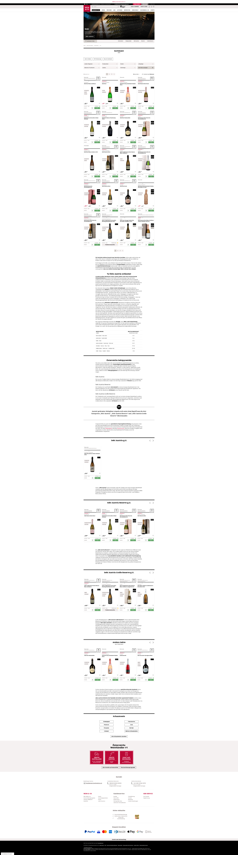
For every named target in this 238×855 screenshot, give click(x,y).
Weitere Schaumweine (131, 731)
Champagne (106, 721)
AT (149, 4)
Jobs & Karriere (135, 6)
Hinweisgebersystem (144, 845)
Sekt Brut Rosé (123, 186)
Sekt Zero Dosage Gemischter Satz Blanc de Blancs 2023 (127, 221)
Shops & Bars (144, 6)
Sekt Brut (104, 83)
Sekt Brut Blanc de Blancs (90, 83)
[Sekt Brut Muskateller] (128, 128)
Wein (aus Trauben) (90, 45)
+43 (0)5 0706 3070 (139, 783)
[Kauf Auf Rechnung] (126, 757)
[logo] (87, 8)
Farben (122, 64)
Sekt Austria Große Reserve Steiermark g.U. (125, 147)
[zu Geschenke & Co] (150, 10)
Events (152, 10)
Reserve (143, 41)
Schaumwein (96, 45)
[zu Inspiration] (131, 10)
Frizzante (106, 728)
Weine (103, 10)
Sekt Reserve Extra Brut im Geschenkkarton (144, 152)
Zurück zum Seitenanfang (119, 839)
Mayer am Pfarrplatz (105, 82)
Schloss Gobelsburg (105, 150)
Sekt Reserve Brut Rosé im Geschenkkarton (144, 118)
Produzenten (105, 64)
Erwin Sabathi (104, 116)
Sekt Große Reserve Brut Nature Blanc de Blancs (127, 152)
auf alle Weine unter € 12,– (119, 1)
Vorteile (130, 798)
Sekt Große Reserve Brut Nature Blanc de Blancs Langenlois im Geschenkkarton (127, 586)
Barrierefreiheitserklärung (112, 845)
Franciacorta (131, 721)
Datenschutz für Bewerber (128, 845)
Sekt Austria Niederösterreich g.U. (90, 448)
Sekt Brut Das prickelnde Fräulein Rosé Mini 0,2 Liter (146, 187)
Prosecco (106, 724)
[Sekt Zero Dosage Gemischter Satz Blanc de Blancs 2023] (128, 231)
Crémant (106, 731)
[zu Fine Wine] (113, 10)
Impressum (101, 845)
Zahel (121, 219)
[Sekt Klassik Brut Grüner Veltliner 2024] (92, 464)
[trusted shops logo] (122, 7)
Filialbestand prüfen (110, 244)
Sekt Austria (136, 41)
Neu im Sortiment (108, 59)
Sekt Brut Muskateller (125, 117)
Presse (99, 799)
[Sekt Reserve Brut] (110, 162)
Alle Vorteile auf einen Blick (110, 767)
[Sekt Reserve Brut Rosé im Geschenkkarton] (146, 128)
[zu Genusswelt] (140, 10)
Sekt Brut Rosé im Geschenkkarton (88, 187)
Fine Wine (109, 10)
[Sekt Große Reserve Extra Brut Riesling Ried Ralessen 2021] (110, 231)
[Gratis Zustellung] (97, 757)
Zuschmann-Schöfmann (106, 219)
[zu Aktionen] (123, 10)
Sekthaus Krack (87, 150)
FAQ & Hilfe (116, 798)
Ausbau (104, 67)
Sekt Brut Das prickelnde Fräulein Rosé (128, 84)
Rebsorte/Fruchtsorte (89, 67)
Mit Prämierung (97, 59)
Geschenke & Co (144, 10)
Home (84, 45)
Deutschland (86, 145)
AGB (105, 845)
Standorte (86, 801)
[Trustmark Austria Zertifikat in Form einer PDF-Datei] (137, 816)
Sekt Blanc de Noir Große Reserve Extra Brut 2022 (145, 586)
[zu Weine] (106, 10)
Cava (131, 724)
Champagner (108, 428)
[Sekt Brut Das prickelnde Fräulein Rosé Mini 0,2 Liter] (146, 196)
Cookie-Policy (136, 845)
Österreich (86, 77)
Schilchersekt (123, 655)
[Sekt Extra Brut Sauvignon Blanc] (146, 666)
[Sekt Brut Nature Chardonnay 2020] (110, 128)
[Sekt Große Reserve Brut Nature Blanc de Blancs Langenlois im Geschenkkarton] (128, 596)
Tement (121, 150)
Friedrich (121, 654)
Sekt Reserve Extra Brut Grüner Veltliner (91, 118)
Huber (139, 219)
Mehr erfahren (90, 36)
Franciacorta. (121, 428)
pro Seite (136, 74)
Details (85, 108)
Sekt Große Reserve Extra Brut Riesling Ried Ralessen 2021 (109, 221)
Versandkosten (100, 843)
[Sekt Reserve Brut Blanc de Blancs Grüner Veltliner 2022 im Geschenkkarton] (146, 231)
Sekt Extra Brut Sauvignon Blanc (145, 655)
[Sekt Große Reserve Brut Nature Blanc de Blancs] (128, 162)
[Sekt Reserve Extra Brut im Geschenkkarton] (146, 162)
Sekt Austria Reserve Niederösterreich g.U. (142, 79)
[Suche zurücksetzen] (118, 7)
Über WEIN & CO (87, 796)
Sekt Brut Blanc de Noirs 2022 (91, 152)
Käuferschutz (116, 799)
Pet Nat (131, 728)
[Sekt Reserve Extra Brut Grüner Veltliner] (92, 128)
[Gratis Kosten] (112, 757)
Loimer (139, 116)
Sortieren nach (148, 74)
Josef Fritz (139, 584)
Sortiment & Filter (90, 41)
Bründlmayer (140, 82)
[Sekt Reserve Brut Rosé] (146, 94)
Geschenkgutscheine (103, 798)
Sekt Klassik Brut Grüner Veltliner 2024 (92, 454)
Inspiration (127, 10)
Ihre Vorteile (146, 796)
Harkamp (121, 116)
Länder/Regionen (88, 64)
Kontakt (115, 796)
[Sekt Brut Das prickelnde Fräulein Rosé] (128, 94)
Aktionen (119, 10)
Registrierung (146, 798)
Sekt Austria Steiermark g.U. (107, 112)
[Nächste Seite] (153, 441)
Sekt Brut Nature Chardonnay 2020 (109, 118)
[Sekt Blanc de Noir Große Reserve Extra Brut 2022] (146, 596)
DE (151, 4)
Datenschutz (120, 845)
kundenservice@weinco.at (125, 4)
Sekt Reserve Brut (106, 152)
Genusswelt (135, 10)
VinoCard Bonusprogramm (128, 767)
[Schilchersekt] (128, 666)
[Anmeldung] (149, 7)
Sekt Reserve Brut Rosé (143, 83)
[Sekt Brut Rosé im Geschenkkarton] (92, 196)
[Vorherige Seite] (150, 441)
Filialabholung (131, 796)
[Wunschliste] (151, 7)
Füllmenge (122, 67)
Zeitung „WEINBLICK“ (88, 799)
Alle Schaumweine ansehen (118, 736)
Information (120, 41)
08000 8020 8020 (115, 783)
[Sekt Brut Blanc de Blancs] (92, 94)
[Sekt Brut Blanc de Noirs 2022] (92, 162)
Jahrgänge (140, 64)
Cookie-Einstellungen (133, 801)
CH (153, 4)
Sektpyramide (128, 41)
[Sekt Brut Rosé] (128, 196)
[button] (84, 4)
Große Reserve (150, 41)
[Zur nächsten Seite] (114, 74)
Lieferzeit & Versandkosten (119, 802)
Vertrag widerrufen (117, 801)
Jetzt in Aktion (88, 59)
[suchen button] (92, 7)
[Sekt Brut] (110, 94)
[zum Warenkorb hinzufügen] (97, 108)
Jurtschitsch (86, 82)
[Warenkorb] (153, 6)
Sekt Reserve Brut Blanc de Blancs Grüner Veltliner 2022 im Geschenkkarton (146, 221)
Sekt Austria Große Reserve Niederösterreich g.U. (107, 215)
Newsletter (130, 799)
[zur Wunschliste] (99, 103)
